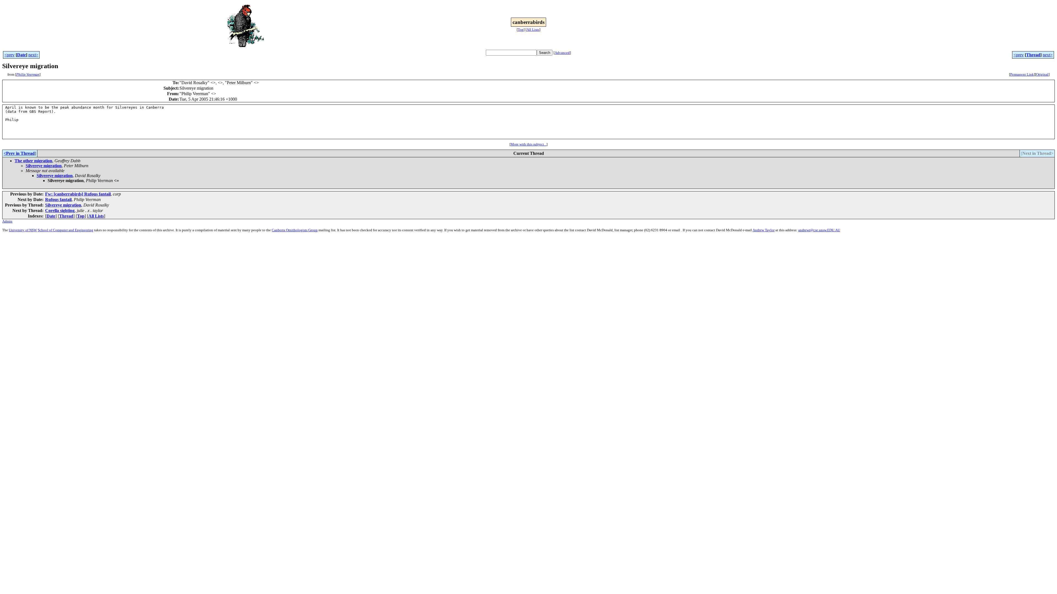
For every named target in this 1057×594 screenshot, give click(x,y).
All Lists (533, 30)
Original (1042, 74)
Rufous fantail (58, 199)
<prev (9, 55)
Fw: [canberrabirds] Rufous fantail (78, 194)
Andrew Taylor (764, 230)
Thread (1033, 55)
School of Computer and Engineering (65, 230)
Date (21, 55)
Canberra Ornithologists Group (295, 230)
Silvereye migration (44, 165)
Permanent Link (1022, 74)
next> (33, 55)
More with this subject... (528, 144)
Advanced (562, 53)
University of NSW (23, 230)
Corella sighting (60, 210)
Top (521, 30)
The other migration (33, 160)
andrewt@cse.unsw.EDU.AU (819, 230)
